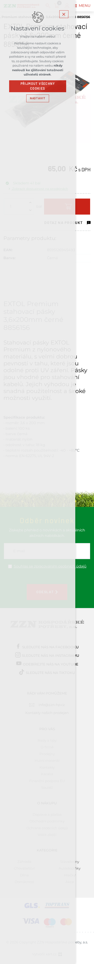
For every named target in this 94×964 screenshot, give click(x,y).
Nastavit (37, 98)
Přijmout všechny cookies (38, 86)
